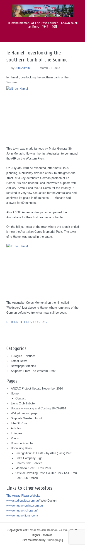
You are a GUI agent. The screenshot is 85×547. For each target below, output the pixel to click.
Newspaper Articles (23, 366)
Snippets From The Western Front (33, 371)
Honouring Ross (21, 448)
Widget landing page (24, 413)
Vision (15, 438)
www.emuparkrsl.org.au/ (22, 510)
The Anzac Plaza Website (23, 495)
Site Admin (22, 68)
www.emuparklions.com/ (22, 515)
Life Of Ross (19, 423)
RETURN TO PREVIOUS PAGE (27, 322)
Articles (16, 428)
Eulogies (16, 433)
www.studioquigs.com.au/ (23, 500)
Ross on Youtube (22, 443)
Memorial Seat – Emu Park (33, 468)
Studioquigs (54, 540)
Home (15, 393)
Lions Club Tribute (23, 403)
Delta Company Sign (28, 458)
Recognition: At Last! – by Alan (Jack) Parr (43, 453)
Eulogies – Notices (23, 356)
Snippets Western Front (26, 418)
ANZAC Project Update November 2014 (37, 388)
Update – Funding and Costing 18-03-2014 (38, 408)
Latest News (19, 361)
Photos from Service (28, 463)
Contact (20, 398)
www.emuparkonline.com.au (24, 505)
